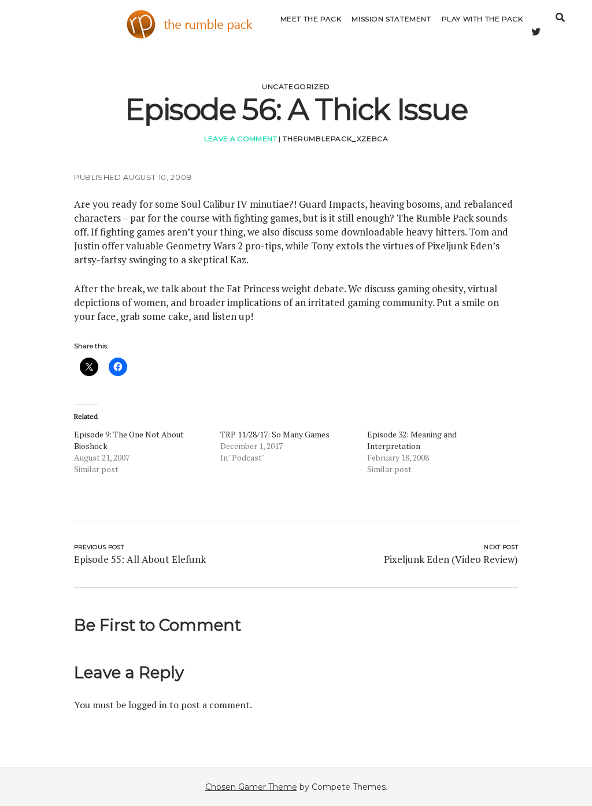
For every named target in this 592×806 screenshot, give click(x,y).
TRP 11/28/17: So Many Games (275, 434)
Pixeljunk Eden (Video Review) (451, 559)
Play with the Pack (482, 18)
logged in (147, 704)
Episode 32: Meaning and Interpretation (412, 440)
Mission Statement (391, 18)
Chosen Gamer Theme (251, 787)
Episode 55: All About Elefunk (140, 559)
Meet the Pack (311, 18)
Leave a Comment (240, 138)
